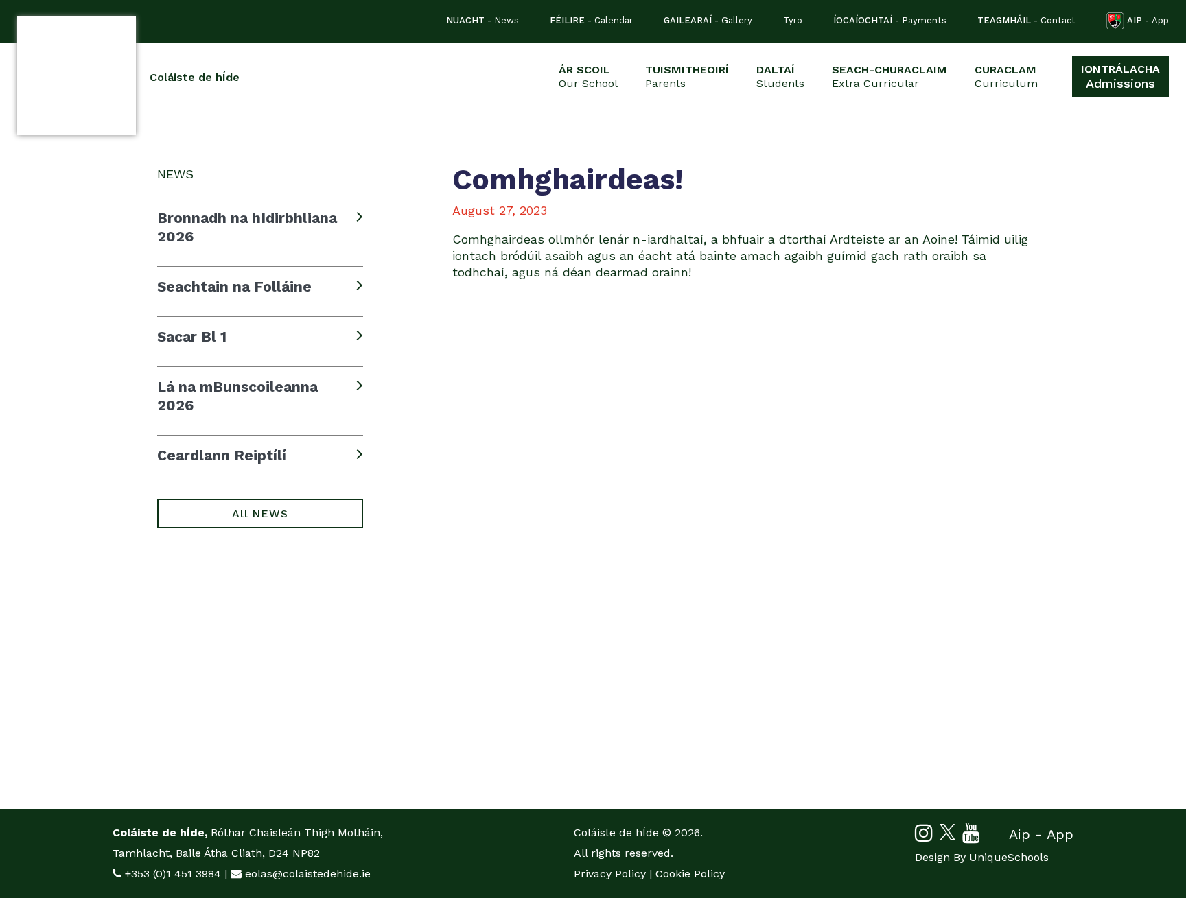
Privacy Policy (610, 873)
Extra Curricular (889, 76)
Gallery (708, 20)
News (482, 20)
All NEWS (260, 513)
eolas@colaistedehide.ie (308, 873)
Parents (687, 76)
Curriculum (1006, 76)
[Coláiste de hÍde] (76, 75)
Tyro (792, 20)
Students (780, 76)
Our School (588, 76)
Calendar (591, 20)
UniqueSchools (1009, 857)
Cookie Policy (690, 873)
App (1148, 20)
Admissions (1120, 76)
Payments (889, 20)
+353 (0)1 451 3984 (173, 873)
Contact (1026, 20)
